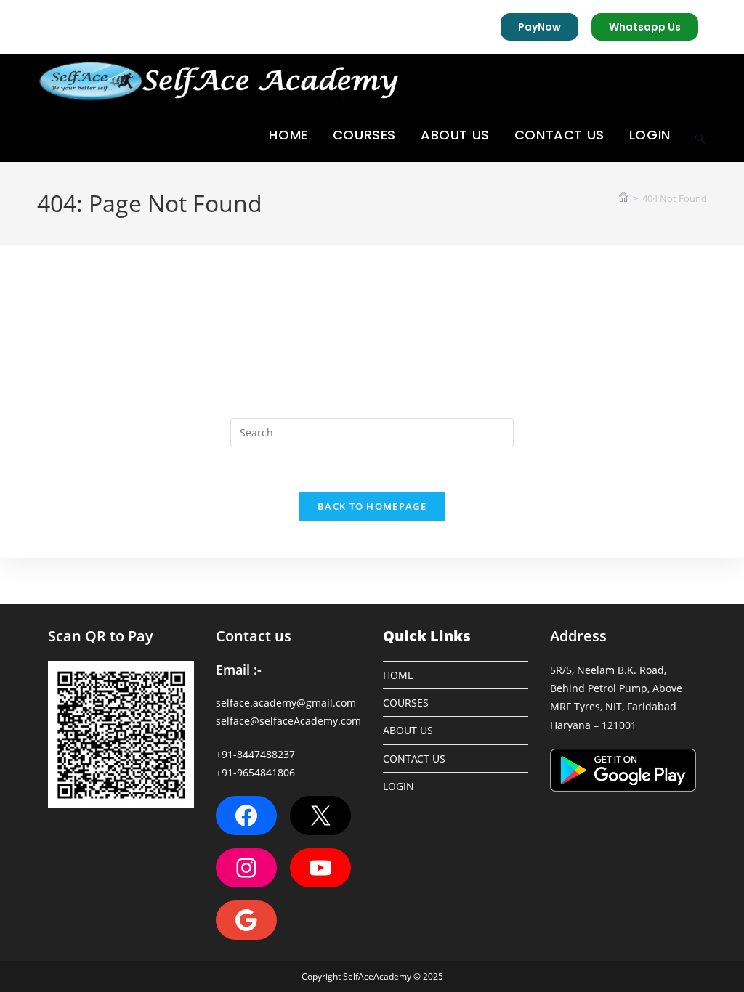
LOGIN (398, 786)
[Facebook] (246, 815)
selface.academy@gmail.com (286, 703)
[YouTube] (320, 867)
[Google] (246, 920)
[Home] (623, 198)
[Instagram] (246, 867)
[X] (320, 815)
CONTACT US (414, 758)
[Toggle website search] (700, 135)
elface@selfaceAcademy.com (291, 721)
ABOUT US (408, 730)
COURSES (406, 703)
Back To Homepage (372, 506)
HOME (398, 675)
